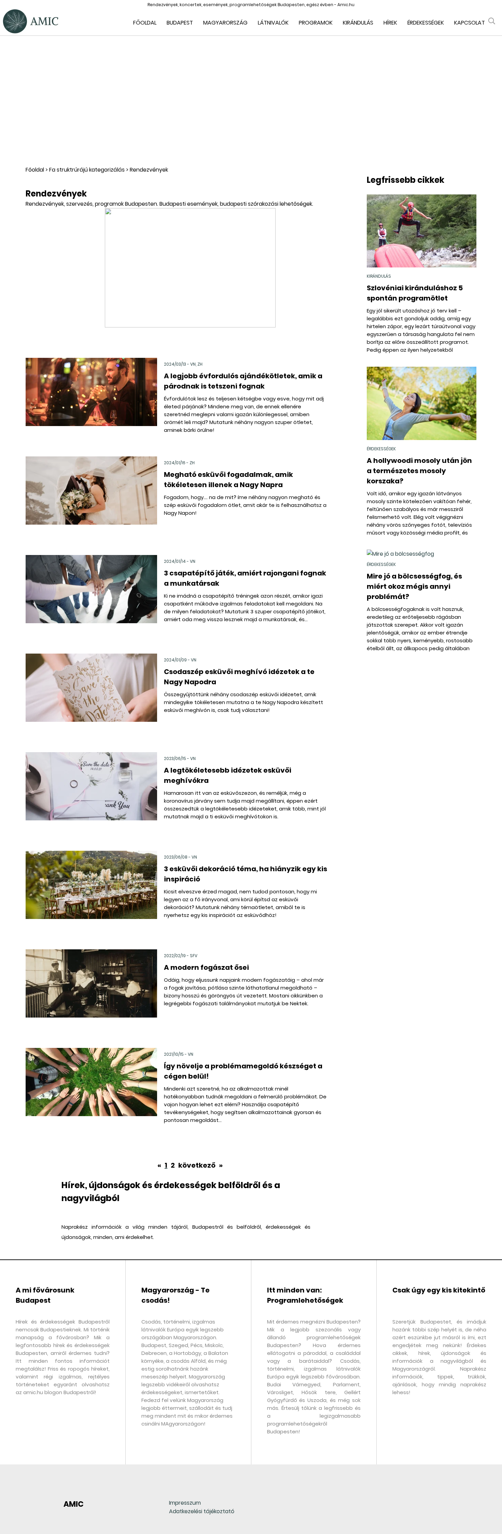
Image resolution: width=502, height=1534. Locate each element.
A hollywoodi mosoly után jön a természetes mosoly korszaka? (419, 471)
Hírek (390, 23)
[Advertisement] (251, 100)
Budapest (180, 23)
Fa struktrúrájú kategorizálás (87, 170)
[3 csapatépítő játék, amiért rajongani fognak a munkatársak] (91, 599)
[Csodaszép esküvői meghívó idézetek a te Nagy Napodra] (91, 697)
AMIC (74, 1504)
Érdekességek (425, 23)
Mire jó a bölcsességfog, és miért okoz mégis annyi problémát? (414, 586)
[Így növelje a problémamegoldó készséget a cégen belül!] (91, 1092)
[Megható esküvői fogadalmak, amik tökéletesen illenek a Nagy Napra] (91, 500)
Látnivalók (273, 23)
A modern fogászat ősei (206, 967)
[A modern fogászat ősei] (91, 993)
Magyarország (225, 23)
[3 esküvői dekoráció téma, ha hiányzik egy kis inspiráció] (91, 894)
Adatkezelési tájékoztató (201, 1511)
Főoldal (144, 23)
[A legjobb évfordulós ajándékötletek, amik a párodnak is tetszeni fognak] (91, 401)
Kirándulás (358, 23)
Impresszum (185, 1503)
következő (197, 1165)
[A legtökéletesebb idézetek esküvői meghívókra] (91, 796)
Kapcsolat (469, 23)
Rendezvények (149, 170)
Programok (316, 23)
